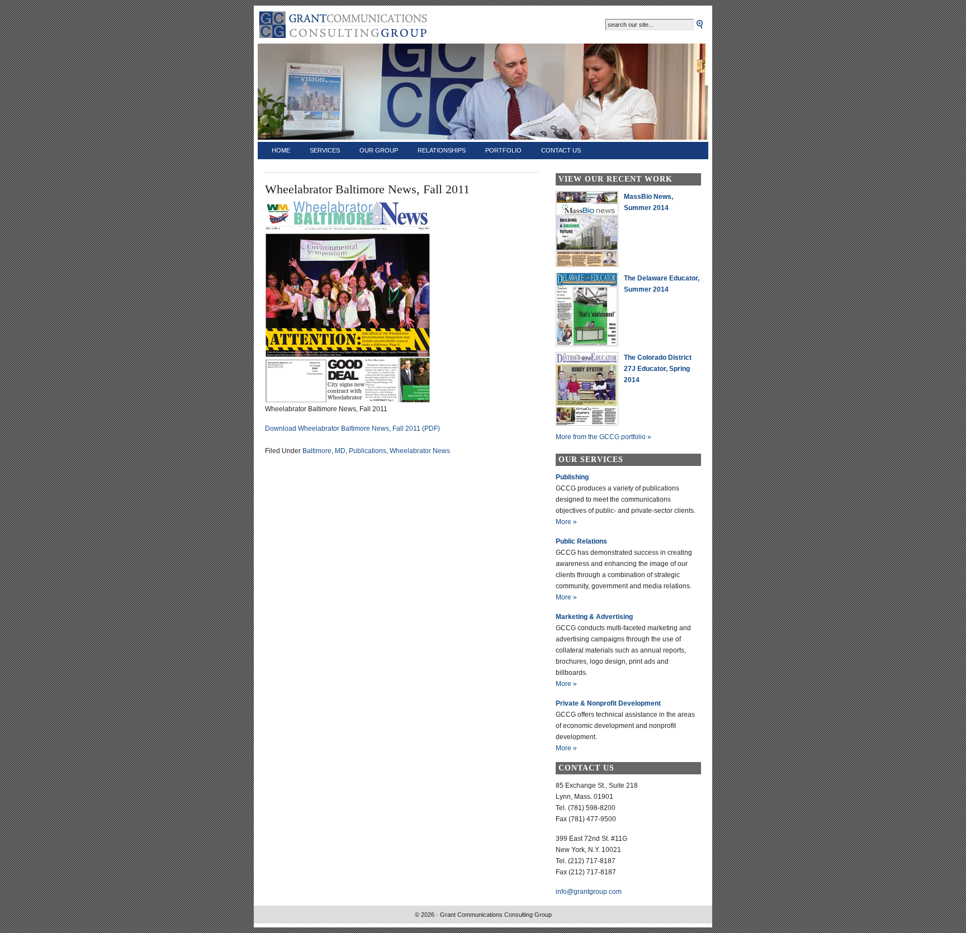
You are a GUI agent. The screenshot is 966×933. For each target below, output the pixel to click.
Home (281, 150)
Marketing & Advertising (594, 617)
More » (566, 522)
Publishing (572, 477)
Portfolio (503, 150)
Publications (367, 451)
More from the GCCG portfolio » (603, 437)
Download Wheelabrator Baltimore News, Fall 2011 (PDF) (352, 428)
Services (325, 150)
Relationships (442, 150)
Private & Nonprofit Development (608, 703)
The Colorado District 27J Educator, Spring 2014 (658, 369)
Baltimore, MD (323, 451)
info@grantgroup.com (589, 892)
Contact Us (561, 150)
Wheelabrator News (420, 451)
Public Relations (581, 541)
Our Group (378, 150)
